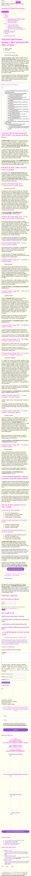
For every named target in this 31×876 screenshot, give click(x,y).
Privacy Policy (13, 874)
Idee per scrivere (15, 812)
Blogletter (7, 30)
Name (3, 674)
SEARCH (18, 2)
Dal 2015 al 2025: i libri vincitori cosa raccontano (16, 93)
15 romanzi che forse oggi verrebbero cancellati (15, 740)
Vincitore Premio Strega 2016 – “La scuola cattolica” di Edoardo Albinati (17, 117)
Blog (6, 23)
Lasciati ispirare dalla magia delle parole (14, 624)
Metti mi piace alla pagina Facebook (13, 616)
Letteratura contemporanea (11, 637)
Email (3, 676)
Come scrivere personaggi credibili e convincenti (15, 774)
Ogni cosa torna (12, 22)
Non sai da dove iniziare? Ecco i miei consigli (15, 123)
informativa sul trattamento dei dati (10, 608)
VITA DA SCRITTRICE (14, 26)
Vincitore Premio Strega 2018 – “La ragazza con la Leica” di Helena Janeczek (18, 112)
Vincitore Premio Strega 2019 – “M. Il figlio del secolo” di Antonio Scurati (18, 109)
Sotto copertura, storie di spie (16, 19)
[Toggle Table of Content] (3, 88)
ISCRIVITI (15, 730)
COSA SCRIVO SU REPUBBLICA (16, 29)
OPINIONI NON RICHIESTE (15, 27)
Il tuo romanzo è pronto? (15, 745)
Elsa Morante (8, 578)
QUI (19, 213)
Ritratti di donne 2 (13, 20)
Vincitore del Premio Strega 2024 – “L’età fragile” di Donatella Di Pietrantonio (17, 97)
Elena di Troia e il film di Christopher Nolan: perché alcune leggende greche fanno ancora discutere (17, 862)
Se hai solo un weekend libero (15, 125)
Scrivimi (7, 33)
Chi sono (7, 16)
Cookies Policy (19, 874)
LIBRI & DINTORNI (13, 25)
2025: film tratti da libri (15, 794)
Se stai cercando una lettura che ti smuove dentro (19, 126)
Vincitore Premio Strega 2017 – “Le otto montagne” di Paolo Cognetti (17, 114)
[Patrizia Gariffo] (6, 5)
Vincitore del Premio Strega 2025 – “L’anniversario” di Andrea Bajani (16, 95)
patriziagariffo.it (11, 872)
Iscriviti (3, 609)
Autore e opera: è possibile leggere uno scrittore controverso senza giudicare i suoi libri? (16, 852)
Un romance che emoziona (15, 754)
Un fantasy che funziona (15, 749)
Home (6, 14)
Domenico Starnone (18, 552)
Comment (4, 652)
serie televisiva (14, 345)
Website (3, 679)
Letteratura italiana (22, 637)
